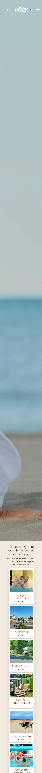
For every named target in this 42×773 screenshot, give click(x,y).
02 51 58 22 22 (4, 10)
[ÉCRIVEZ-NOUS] (8, 9)
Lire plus (15, 573)
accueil (26, 565)
